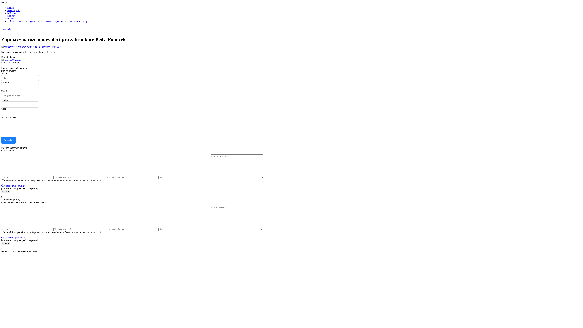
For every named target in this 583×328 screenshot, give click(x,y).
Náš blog (11, 13)
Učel (3, 109)
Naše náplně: (13, 10)
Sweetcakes (6, 29)
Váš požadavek (8, 117)
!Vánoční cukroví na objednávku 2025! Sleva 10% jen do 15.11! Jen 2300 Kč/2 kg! (47, 21)
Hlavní (10, 7)
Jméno (4, 73)
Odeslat (8, 140)
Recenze (11, 18)
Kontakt (11, 16)
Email (4, 91)
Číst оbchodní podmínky (13, 185)
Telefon (5, 100)
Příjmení (5, 82)
